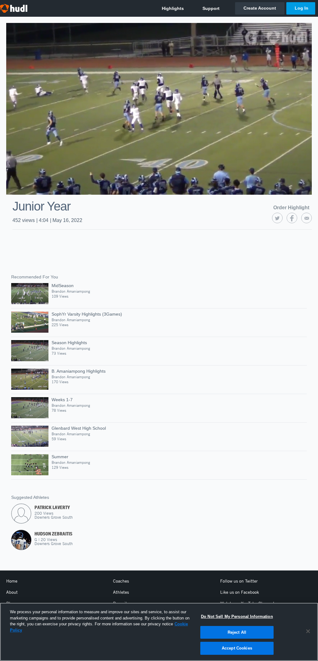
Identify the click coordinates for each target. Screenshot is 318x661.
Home (11, 581)
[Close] (308, 631)
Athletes (121, 592)
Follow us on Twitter (239, 581)
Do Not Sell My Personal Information (237, 616)
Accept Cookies (237, 648)
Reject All (237, 632)
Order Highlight (291, 207)
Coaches (121, 581)
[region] (159, 632)
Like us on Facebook (239, 592)
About (12, 592)
